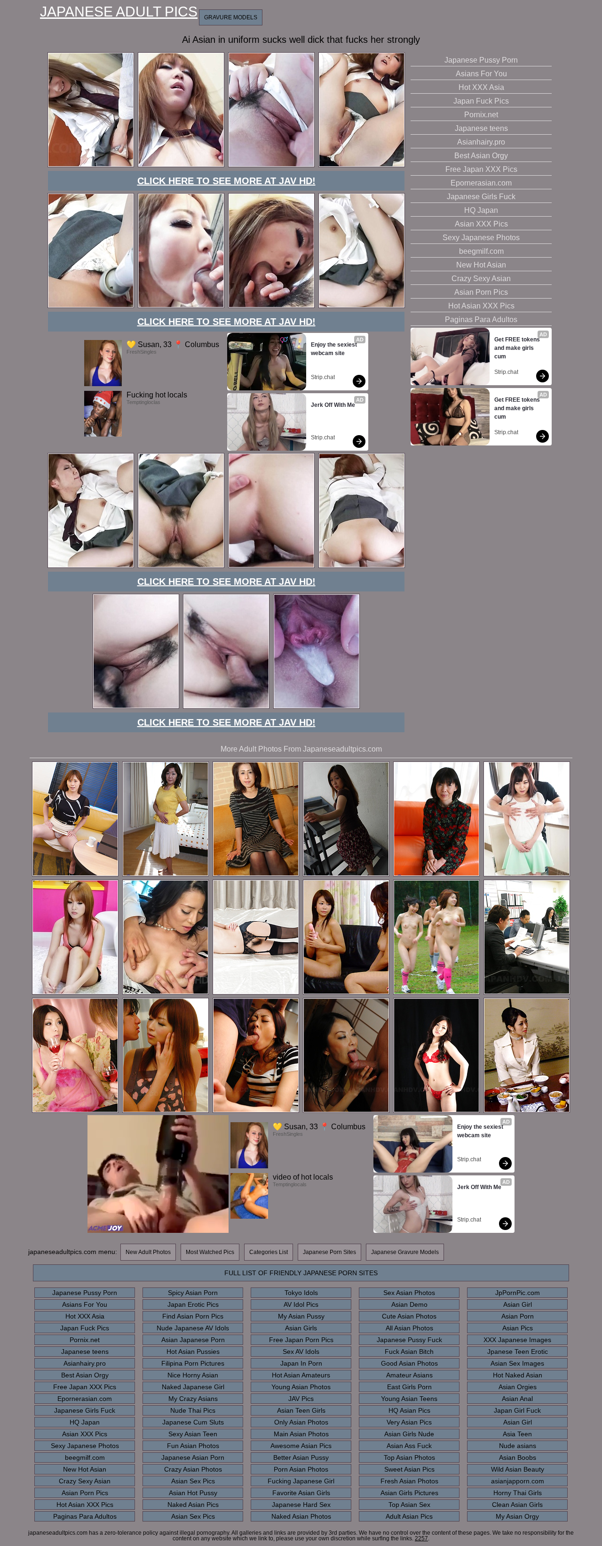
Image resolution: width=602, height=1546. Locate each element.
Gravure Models (230, 17)
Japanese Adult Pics (119, 12)
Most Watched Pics (210, 1252)
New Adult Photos (148, 1252)
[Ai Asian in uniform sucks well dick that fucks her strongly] (91, 166)
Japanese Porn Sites (329, 1252)
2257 (421, 1538)
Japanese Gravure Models (405, 1252)
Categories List (268, 1252)
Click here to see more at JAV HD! (226, 181)
